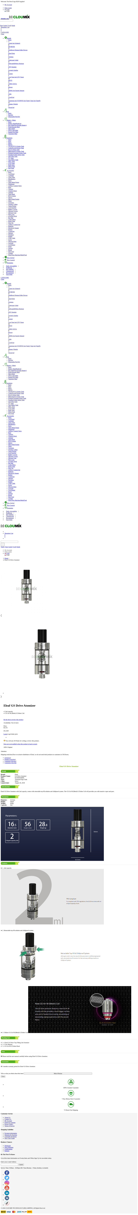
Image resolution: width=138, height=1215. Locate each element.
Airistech (17, 43)
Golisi (16, 60)
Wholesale (8, 1146)
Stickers (10, 233)
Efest (13, 53)
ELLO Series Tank (14, 149)
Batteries (10, 226)
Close (2, 34)
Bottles (10, 229)
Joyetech (11, 70)
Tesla (9, 94)
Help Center (8, 8)
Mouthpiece (11, 179)
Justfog (16, 70)
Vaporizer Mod (12, 134)
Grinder (10, 253)
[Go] (3, 544)
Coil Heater (11, 245)
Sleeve (10, 197)
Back (9, 40)
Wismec (10, 104)
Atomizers (9, 138)
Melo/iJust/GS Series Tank (16, 151)
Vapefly (38, 101)
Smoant (22, 90)
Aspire (5, 25)
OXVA (14, 84)
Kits (7, 111)
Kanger (10, 73)
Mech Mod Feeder (13, 199)
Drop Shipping (9, 1147)
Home (6, 558)
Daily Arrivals (11, 266)
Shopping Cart (5, 27)
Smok (13, 25)
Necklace (11, 235)
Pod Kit (10, 115)
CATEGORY (5, 32)
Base (9, 187)
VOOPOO (21, 101)
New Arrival (10, 258)
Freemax (10, 57)
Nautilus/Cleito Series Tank (16, 155)
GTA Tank (11, 163)
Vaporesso (12, 101)
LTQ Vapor (20, 77)
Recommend (10, 273)
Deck (9, 181)
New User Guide (10, 1138)
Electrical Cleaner (13, 228)
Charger (10, 189)
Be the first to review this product (13, 719)
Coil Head (11, 174)
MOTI (10, 80)
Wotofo (15, 104)
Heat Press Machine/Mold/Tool (17, 255)
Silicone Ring (12, 241)
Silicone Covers (13, 211)
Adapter (10, 192)
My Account (8, 5)
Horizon (21, 63)
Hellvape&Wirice (13, 63)
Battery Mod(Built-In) (14, 123)
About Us (7, 1117)
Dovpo (25, 50)
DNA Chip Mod (13, 130)
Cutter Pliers (12, 219)
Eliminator (11, 184)
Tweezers (11, 202)
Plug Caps (11, 214)
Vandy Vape (31, 101)
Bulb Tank (11, 165)
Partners (7, 1151)
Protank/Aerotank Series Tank (17, 153)
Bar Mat (10, 218)
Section (10, 248)
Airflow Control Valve (15, 186)
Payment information (11, 1133)
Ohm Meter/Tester (13, 182)
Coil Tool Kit (12, 208)
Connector (11, 231)
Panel (10, 246)
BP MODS (11, 46)
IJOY (10, 67)
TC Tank (11, 158)
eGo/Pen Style (12, 216)
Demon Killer (19, 50)
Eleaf (10, 53)
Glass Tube (11, 177)
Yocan (11, 107)
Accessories (10, 170)
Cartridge (11, 175)
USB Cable (11, 238)
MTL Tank (11, 161)
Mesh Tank (11, 166)
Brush (10, 250)
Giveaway (8, 758)
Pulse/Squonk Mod (14, 127)
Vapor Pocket (12, 206)
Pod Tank (11, 168)
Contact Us (8, 1119)
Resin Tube (11, 221)
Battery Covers (12, 209)
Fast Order (9, 274)
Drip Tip (10, 223)
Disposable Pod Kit (14, 116)
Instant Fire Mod (13, 132)
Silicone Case (12, 213)
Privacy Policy (9, 1124)
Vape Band (11, 194)
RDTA (10, 144)
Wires (10, 201)
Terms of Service (10, 1126)
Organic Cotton (12, 204)
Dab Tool (11, 251)
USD (7, 9)
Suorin (17, 90)
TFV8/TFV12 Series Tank (16, 146)
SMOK (11, 90)
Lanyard (10, 243)
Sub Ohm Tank (12, 156)
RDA (10, 143)
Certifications (8, 1149)
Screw (10, 240)
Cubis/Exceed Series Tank (16, 148)
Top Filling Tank (13, 160)
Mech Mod (11, 128)
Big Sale (9, 269)
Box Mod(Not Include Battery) (17, 125)
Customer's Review (10, 761)
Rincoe (10, 87)
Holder (10, 236)
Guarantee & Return (11, 1136)
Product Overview (10, 759)
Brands (9, 38)
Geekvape (11, 60)
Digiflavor (11, 50)
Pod (9, 267)
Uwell (9, 25)
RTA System (12, 196)
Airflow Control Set (14, 224)
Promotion (10, 263)
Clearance (10, 271)
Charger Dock (12, 191)
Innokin (14, 67)
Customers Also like (10, 763)
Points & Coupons (10, 1122)
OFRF (10, 84)
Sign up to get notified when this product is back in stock (20, 744)
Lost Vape (12, 77)
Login (5, 734)
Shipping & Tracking (11, 1135)
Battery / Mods (11, 120)
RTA (9, 141)
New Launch (11, 260)
